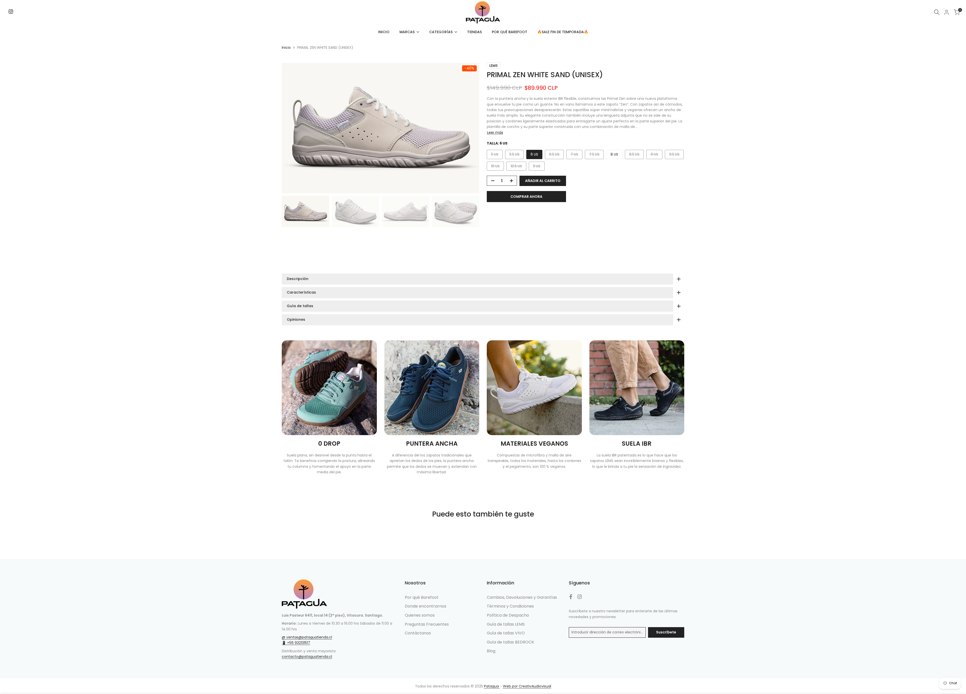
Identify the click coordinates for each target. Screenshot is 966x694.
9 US (656, 155)
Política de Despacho (508, 615)
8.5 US (636, 155)
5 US (497, 155)
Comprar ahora (526, 196)
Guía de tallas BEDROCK (510, 642)
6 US (534, 154)
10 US (497, 167)
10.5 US (518, 167)
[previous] (292, 128)
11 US (539, 167)
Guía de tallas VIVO (506, 633)
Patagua (492, 686)
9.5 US (676, 155)
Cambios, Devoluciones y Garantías (522, 597)
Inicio (286, 47)
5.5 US (516, 155)
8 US (614, 154)
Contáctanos (418, 633)
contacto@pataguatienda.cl (307, 656)
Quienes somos (420, 615)
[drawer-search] (937, 12)
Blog (491, 651)
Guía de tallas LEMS (506, 624)
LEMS (493, 65)
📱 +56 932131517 (296, 642)
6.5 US (556, 155)
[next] (469, 128)
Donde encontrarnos (425, 606)
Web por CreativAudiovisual (527, 686)
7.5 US (596, 155)
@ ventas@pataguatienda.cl (307, 637)
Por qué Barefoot (421, 597)
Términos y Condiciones (510, 606)
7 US (576, 155)
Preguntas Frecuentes (427, 624)
